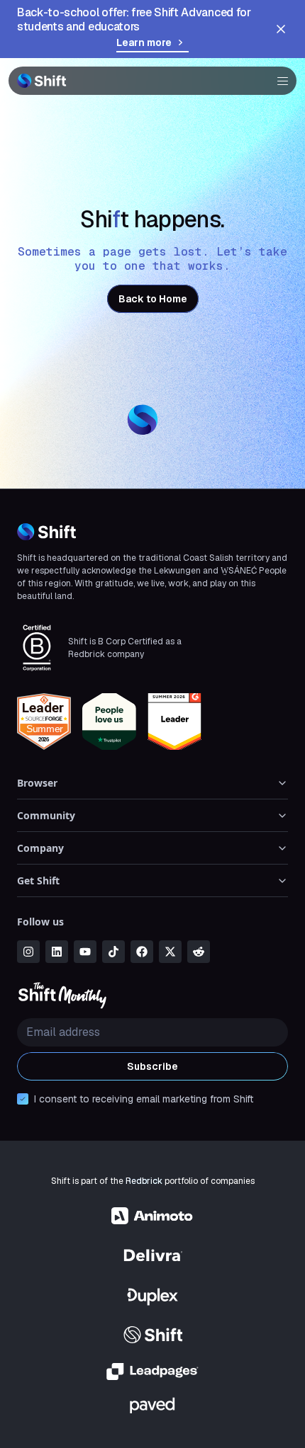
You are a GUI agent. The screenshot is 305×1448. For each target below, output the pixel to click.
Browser (37, 782)
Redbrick (144, 1181)
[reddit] (198, 951)
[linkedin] (56, 951)
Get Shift (38, 880)
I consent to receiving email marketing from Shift (143, 1099)
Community (46, 815)
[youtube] (85, 951)
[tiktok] (113, 951)
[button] (278, 81)
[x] (170, 951)
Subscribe (152, 1066)
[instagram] (28, 951)
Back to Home (152, 298)
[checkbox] (22, 1099)
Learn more (144, 42)
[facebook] (142, 951)
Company (40, 848)
